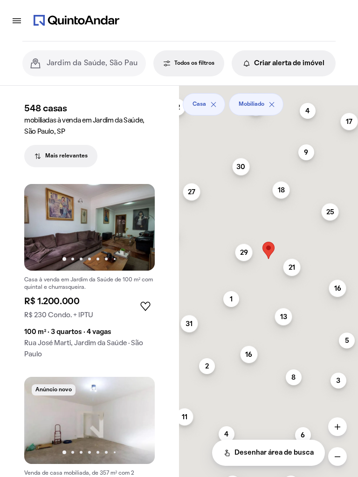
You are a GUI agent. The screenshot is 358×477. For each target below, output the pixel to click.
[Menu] (16, 20)
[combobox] (92, 63)
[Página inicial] (76, 20)
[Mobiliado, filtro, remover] (272, 104)
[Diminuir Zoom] (337, 456)
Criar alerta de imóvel (289, 63)
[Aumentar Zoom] (337, 426)
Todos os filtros (194, 63)
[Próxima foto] (138, 227)
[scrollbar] (268, 101)
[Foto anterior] (41, 227)
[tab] (60, 156)
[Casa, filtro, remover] (213, 104)
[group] (89, 275)
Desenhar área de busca (274, 453)
